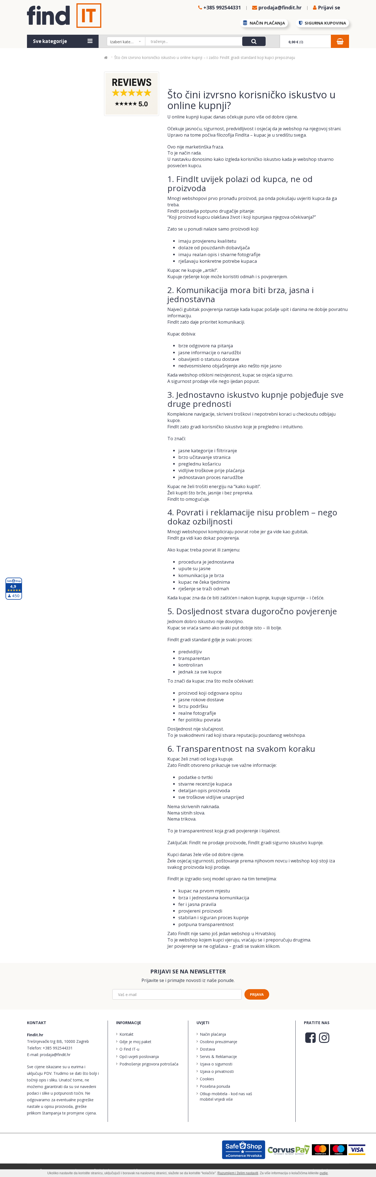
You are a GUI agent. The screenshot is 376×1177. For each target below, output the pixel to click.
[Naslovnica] (106, 57)
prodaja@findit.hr (55, 1054)
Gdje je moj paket (135, 1041)
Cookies (207, 1078)
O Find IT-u (129, 1049)
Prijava (257, 994)
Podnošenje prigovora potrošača (148, 1064)
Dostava (207, 1049)
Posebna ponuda (215, 1086)
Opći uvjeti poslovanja (139, 1056)
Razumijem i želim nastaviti (237, 1173)
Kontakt (126, 1034)
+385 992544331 (58, 1048)
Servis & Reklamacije (218, 1056)
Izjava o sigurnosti (216, 1064)
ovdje (324, 1173)
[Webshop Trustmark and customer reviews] (244, 1149)
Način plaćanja (213, 1034)
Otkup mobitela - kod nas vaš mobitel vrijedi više (226, 1096)
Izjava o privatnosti (217, 1071)
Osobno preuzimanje (218, 1041)
